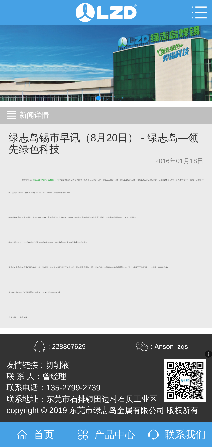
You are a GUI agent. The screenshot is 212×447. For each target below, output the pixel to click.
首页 (44, 434)
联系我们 (185, 434)
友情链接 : (24, 365)
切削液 (57, 365)
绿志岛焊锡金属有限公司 (46, 180)
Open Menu (199, 12)
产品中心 (114, 434)
